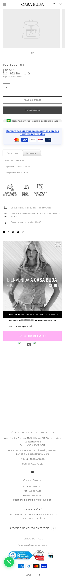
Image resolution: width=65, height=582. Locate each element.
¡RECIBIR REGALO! (32, 336)
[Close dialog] (58, 244)
